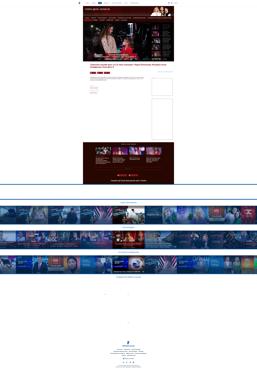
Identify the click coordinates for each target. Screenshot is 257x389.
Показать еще (128, 168)
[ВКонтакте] (93, 73)
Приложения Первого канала (120, 351)
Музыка (91, 92)
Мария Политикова (93, 87)
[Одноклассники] (100, 73)
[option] (161, 26)
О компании (119, 349)
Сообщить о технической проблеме (165, 71)
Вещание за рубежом (129, 358)
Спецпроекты (127, 349)
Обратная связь (130, 353)
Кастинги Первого (133, 351)
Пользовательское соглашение (117, 353)
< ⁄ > (105, 73)
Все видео (141, 351)
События (124, 355)
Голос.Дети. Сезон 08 (97, 9)
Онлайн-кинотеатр (136, 349)
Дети (96, 92)
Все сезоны (124, 20)
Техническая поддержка (141, 353)
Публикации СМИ (131, 355)
